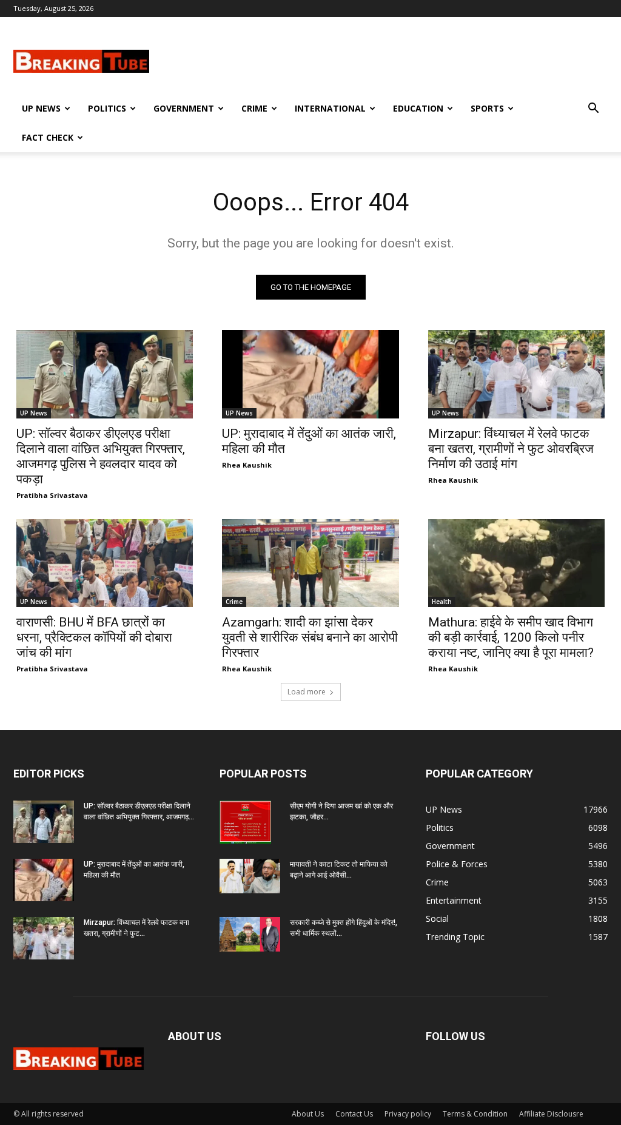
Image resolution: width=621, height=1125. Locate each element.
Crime (254, 108)
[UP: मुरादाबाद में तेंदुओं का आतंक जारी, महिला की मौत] (310, 374)
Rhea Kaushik (247, 464)
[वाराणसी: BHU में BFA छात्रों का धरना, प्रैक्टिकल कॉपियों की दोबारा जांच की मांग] (104, 563)
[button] (593, 109)
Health (442, 601)
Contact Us (354, 1114)
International (330, 108)
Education (418, 108)
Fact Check (47, 137)
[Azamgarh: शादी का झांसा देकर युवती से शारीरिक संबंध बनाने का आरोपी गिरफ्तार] (310, 563)
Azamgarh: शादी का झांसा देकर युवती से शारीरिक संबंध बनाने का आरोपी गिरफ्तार (310, 637)
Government (183, 108)
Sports (487, 108)
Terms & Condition (475, 1114)
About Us (308, 1114)
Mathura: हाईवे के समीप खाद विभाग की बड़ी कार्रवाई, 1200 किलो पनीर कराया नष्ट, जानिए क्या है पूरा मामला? (511, 637)
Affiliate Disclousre (551, 1114)
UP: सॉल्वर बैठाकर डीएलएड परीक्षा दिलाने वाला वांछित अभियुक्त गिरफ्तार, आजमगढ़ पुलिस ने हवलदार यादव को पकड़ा (100, 456)
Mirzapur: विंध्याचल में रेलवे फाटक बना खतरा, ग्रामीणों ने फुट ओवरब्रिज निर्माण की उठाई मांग (511, 448)
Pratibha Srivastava (52, 495)
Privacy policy (407, 1114)
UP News (41, 108)
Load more (306, 692)
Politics (107, 108)
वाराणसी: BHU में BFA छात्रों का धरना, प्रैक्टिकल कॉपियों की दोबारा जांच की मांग (94, 637)
